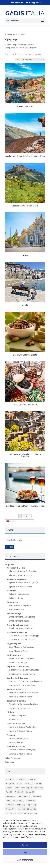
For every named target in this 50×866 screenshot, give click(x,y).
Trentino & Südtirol (16, 723)
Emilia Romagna (15, 613)
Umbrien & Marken (16, 746)
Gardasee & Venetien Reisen (21, 639)
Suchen (9, 547)
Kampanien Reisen (17, 609)
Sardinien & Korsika (16, 701)
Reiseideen (9, 762)
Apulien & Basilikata (16, 579)
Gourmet (36, 796)
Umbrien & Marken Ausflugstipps (23, 749)
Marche (10, 809)
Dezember (37, 788)
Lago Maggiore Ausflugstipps (21, 647)
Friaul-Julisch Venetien (18, 625)
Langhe (20, 805)
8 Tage (10, 783)
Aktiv (28, 783)
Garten (30, 792)
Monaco (10, 813)
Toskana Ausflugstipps (19, 738)
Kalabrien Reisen (16, 598)
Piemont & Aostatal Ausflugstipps (23, 692)
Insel (20, 800)
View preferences (25, 859)
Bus (9, 788)
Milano (31, 809)
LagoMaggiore (14, 643)
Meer (21, 809)
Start (7, 34)
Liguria (31, 805)
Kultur (31, 800)
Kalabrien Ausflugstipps (19, 594)
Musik (22, 813)
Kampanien (12, 602)
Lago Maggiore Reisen (19, 651)
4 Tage (10, 779)
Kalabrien (11, 590)
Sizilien (10, 712)
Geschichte (23, 796)
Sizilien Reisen (15, 719)
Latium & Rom (14, 655)
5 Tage (21, 779)
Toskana (11, 735)
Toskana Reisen (16, 742)
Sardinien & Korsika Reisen (20, 708)
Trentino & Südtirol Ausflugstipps (23, 727)
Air (19, 783)
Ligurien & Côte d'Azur (18, 666)
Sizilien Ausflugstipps (18, 715)
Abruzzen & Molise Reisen (20, 575)
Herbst (10, 800)
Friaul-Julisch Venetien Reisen (21, 628)
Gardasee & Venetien (17, 632)
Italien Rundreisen (12, 758)
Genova (10, 796)
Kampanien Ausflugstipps (20, 605)
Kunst (9, 805)
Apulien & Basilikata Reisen (20, 586)
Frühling (19, 792)
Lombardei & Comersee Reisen (22, 685)
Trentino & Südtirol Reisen (20, 731)
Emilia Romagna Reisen (19, 621)
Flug (9, 792)
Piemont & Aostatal (16, 689)
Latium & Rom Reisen (18, 662)
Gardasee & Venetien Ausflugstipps (24, 635)
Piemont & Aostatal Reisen (20, 696)
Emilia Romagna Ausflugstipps (22, 617)
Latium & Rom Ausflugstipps (21, 658)
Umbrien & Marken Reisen (20, 754)
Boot (38, 783)
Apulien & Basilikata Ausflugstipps (23, 582)
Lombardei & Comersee (18, 678)
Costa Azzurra (22, 788)
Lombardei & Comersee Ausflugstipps (25, 681)
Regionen (14, 34)
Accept (25, 845)
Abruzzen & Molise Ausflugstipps (23, 571)
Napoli (32, 813)
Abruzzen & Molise (16, 568)
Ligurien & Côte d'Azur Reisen (22, 674)
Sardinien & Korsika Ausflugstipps (23, 704)
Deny (25, 852)
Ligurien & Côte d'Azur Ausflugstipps (24, 670)
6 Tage (32, 779)
